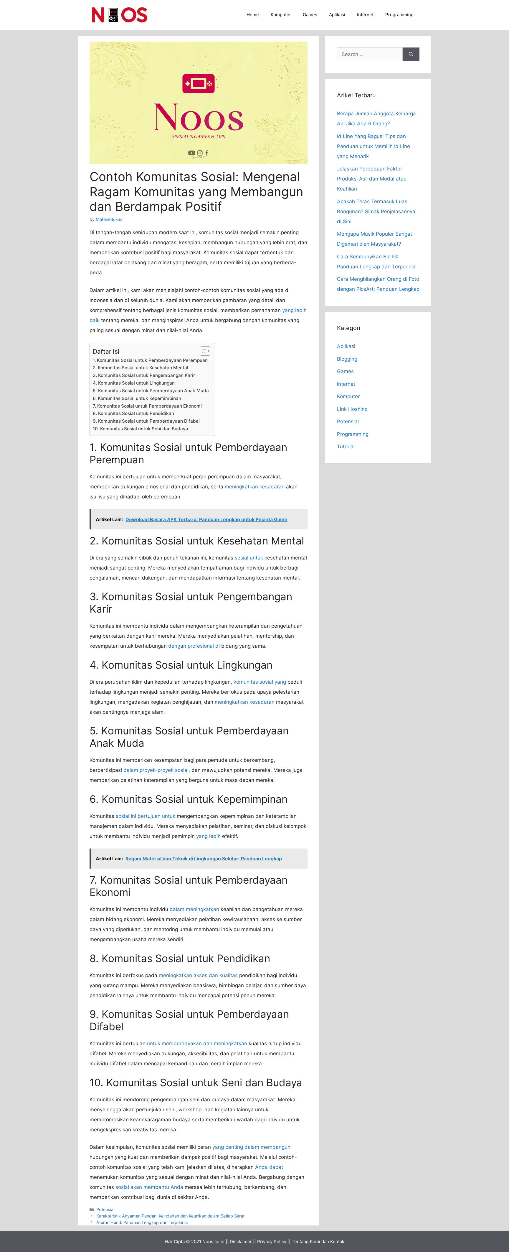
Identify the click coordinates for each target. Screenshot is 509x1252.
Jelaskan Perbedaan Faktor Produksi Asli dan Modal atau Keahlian (371, 179)
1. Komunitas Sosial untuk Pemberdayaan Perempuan (150, 360)
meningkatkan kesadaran (255, 487)
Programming (399, 14)
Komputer (281, 14)
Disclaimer (241, 1241)
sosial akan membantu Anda (149, 1187)
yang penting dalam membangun (251, 1147)
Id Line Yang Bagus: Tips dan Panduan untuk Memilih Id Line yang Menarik (373, 146)
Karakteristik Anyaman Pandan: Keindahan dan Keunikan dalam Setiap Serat (170, 1215)
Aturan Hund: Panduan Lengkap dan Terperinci (142, 1222)
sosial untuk (249, 558)
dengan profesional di (194, 646)
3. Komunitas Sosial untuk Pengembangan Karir (144, 375)
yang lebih (208, 836)
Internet (365, 14)
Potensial (105, 1209)
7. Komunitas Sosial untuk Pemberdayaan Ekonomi (147, 406)
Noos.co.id (213, 1241)
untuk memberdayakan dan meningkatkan (197, 1043)
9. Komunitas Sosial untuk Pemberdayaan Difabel (146, 421)
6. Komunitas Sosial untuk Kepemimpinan (137, 398)
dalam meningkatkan (194, 909)
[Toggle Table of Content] (202, 351)
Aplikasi (337, 14)
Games (310, 14)
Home (253, 14)
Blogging (347, 359)
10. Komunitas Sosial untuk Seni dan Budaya (140, 428)
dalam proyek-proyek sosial (156, 770)
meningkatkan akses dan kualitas (198, 975)
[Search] (411, 54)
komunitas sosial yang (260, 682)
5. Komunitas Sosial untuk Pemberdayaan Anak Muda (151, 390)
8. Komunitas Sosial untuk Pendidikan (133, 413)
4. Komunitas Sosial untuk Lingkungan (134, 383)
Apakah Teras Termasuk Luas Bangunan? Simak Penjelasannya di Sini (376, 211)
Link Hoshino (352, 409)
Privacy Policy (271, 1241)
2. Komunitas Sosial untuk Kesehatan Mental (140, 367)
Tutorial (346, 446)
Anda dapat (269, 1167)
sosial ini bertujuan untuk (145, 816)
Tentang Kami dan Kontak (318, 1241)
